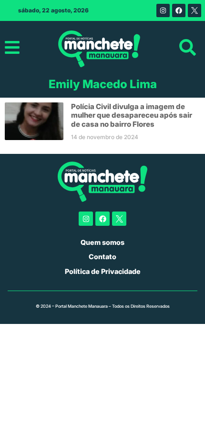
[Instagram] (163, 10)
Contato (102, 256)
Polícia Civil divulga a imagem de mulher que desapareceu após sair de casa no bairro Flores (131, 115)
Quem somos (102, 242)
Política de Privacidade (103, 271)
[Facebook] (178, 10)
